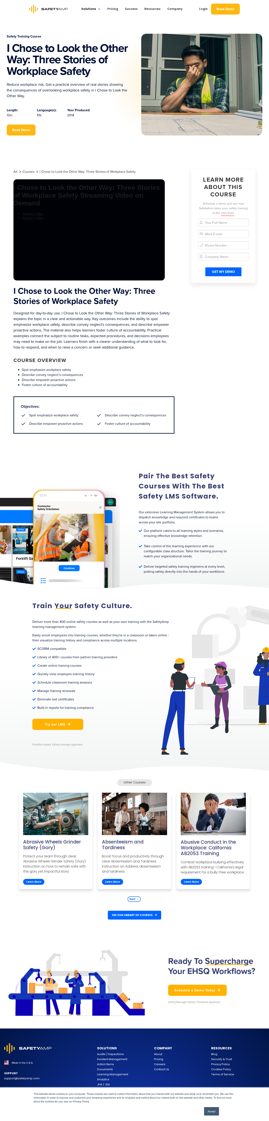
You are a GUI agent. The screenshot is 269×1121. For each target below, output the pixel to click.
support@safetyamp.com (22, 1078)
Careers (159, 1064)
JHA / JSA (103, 1084)
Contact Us (161, 1069)
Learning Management (112, 1074)
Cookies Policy (221, 1069)
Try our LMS (58, 724)
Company (174, 9)
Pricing (112, 9)
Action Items (105, 1064)
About (158, 1054)
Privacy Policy (220, 1064)
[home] (48, 9)
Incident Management (112, 1059)
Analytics (103, 1079)
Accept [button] (211, 1111)
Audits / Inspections (110, 1054)
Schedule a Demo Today (197, 990)
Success (131, 9)
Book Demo (225, 9)
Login (203, 9)
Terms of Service (222, 1074)
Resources (152, 9)
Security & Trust (221, 1059)
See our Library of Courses (134, 915)
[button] (91, 9)
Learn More (33, 882)
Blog (214, 1054)
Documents (105, 1069)
